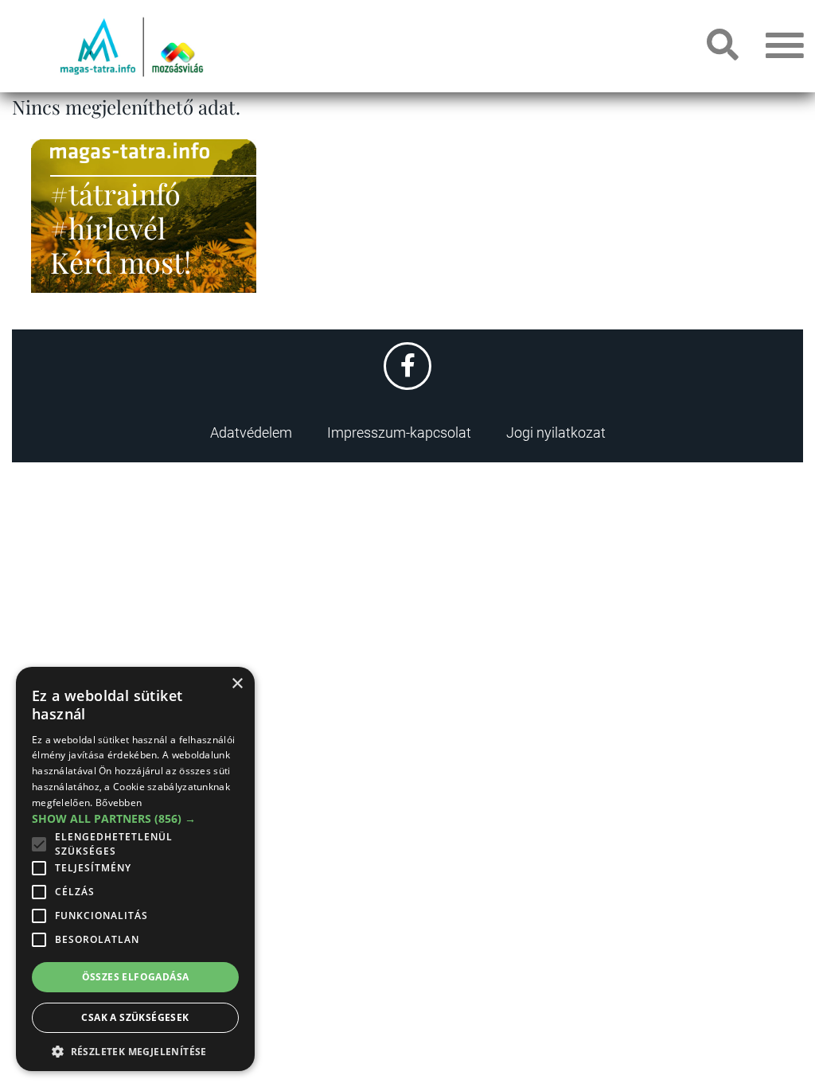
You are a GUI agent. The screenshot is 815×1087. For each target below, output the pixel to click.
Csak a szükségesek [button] (135, 1017)
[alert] (135, 869)
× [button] (237, 684)
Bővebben (119, 802)
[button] (135, 1049)
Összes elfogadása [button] (135, 977)
